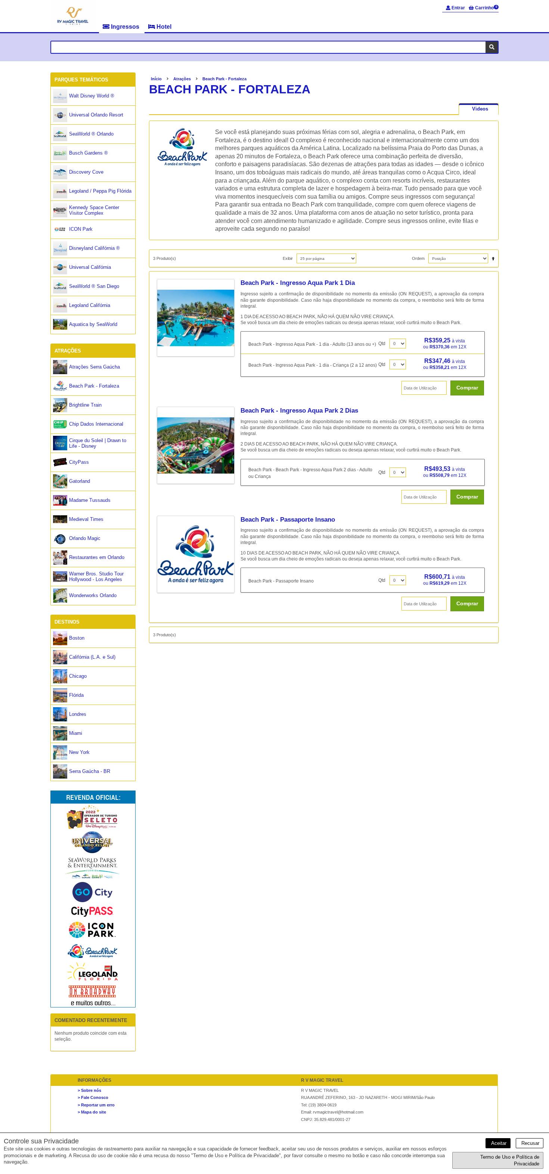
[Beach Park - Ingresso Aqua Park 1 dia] (199, 318)
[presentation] (479, 109)
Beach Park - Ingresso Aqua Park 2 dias (299, 410)
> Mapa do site (92, 1112)
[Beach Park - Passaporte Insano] (199, 554)
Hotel (163, 27)
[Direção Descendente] (491, 256)
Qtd (381, 343)
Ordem (418, 258)
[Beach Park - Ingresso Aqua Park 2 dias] (199, 445)
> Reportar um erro (96, 1105)
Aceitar (498, 1143)
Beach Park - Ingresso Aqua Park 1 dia (298, 282)
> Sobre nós (89, 1090)
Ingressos (125, 27)
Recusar (529, 1143)
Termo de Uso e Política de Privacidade (509, 1160)
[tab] (479, 109)
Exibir (288, 258)
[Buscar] (492, 47)
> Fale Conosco (93, 1097)
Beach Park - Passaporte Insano (288, 519)
